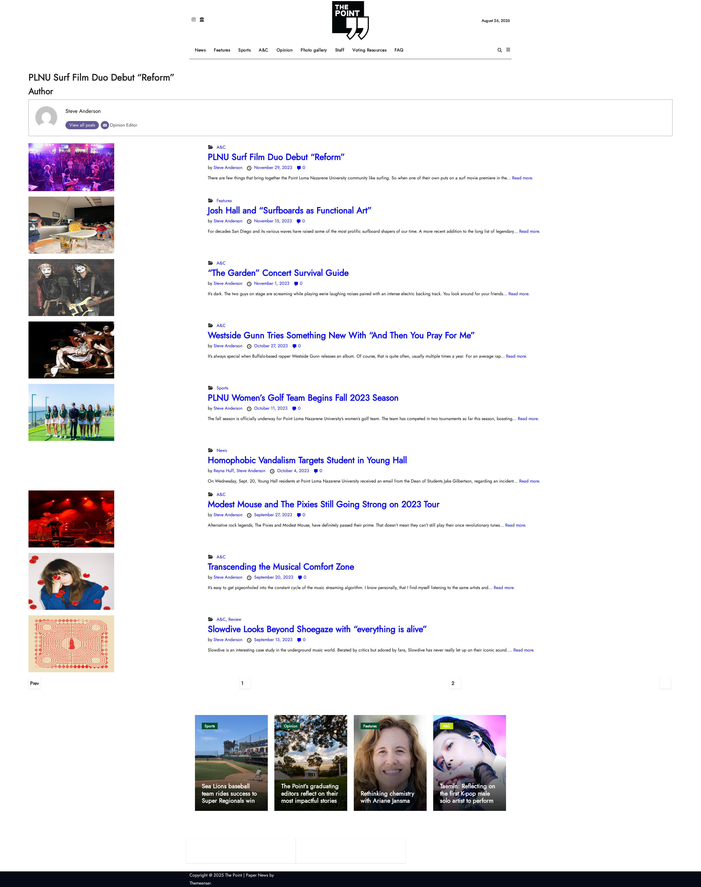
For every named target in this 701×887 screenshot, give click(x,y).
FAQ (399, 50)
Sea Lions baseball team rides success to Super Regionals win (229, 793)
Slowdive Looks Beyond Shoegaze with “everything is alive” (319, 629)
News (200, 50)
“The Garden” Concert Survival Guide (279, 272)
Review (234, 619)
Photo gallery (314, 50)
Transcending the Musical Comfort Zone (282, 566)
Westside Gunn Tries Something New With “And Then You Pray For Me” (341, 335)
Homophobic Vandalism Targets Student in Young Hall (307, 460)
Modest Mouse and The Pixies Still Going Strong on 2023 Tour (325, 504)
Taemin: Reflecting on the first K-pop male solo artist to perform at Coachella (467, 797)
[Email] (105, 125)
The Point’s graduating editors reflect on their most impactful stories (310, 793)
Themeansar (200, 883)
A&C (265, 48)
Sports (246, 48)
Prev (34, 683)
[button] (508, 50)
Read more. (522, 178)
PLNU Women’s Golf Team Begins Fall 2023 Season (303, 397)
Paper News (257, 875)
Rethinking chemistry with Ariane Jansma (387, 797)
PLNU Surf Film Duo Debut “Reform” (277, 157)
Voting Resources (369, 50)
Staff (339, 50)
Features (224, 48)
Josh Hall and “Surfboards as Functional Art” (292, 210)
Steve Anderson (83, 111)
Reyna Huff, (225, 470)
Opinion (287, 48)
